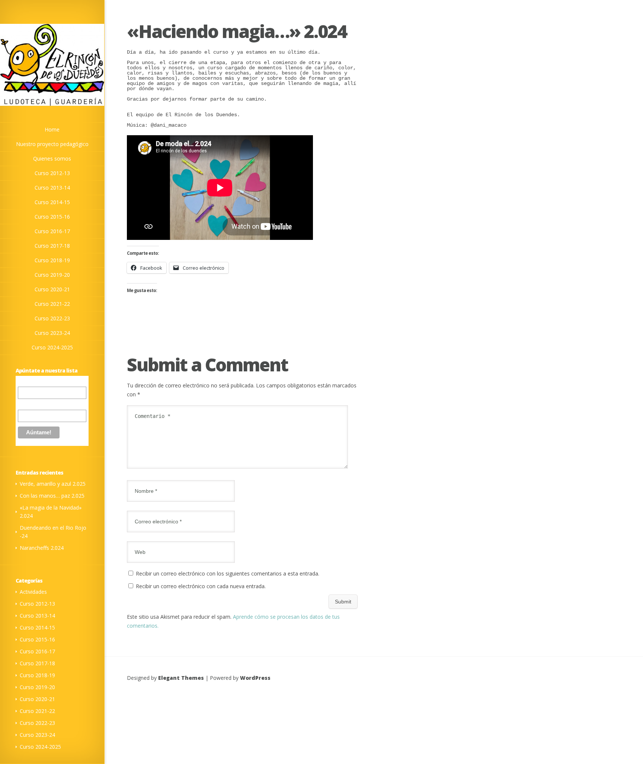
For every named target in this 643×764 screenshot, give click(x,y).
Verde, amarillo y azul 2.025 (53, 483)
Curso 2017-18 (37, 663)
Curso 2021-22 (37, 710)
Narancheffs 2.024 (42, 547)
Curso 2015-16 (37, 639)
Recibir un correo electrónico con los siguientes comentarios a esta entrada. (227, 573)
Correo (26, 383)
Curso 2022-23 (37, 722)
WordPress (255, 677)
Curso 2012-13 (37, 603)
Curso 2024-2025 (40, 746)
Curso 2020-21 (37, 699)
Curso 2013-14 (37, 615)
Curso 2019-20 (37, 687)
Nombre (27, 404)
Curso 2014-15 (37, 627)
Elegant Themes (181, 677)
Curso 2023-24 (37, 734)
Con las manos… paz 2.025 (52, 495)
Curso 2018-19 (37, 675)
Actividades (33, 591)
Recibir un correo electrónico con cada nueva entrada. (201, 586)
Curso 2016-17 (37, 651)
